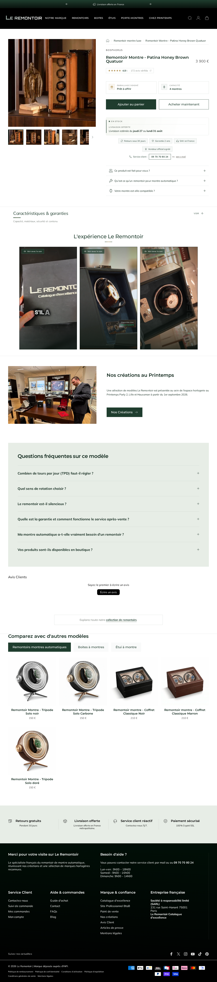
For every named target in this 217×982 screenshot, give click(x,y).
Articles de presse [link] (111, 927)
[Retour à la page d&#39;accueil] (107, 40)
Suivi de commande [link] (20, 906)
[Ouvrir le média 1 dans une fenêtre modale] (52, 83)
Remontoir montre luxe (127, 40)
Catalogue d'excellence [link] (115, 900)
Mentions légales (45, 976)
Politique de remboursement (20, 971)
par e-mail (181, 156)
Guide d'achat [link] (59, 900)
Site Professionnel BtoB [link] (115, 906)
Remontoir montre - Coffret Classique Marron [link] (184, 711)
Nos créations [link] (109, 917)
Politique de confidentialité (47, 971)
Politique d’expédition (94, 971)
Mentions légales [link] (111, 933)
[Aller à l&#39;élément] (15, 137)
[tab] (39, 647)
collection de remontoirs (121, 620)
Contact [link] (55, 906)
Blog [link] (53, 917)
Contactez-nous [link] (18, 900)
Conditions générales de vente (22, 976)
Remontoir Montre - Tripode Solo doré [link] (32, 780)
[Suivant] (150, 4)
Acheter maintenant (183, 104)
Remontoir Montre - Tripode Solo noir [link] (32, 711)
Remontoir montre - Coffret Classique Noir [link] (133, 711)
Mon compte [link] (16, 917)
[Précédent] (67, 4)
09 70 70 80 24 (159, 156)
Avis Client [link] (107, 922)
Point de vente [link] (109, 911)
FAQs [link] (53, 911)
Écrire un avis (108, 592)
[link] (32, 681)
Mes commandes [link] (19, 911)
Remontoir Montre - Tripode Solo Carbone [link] (83, 711)
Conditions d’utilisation (71, 971)
